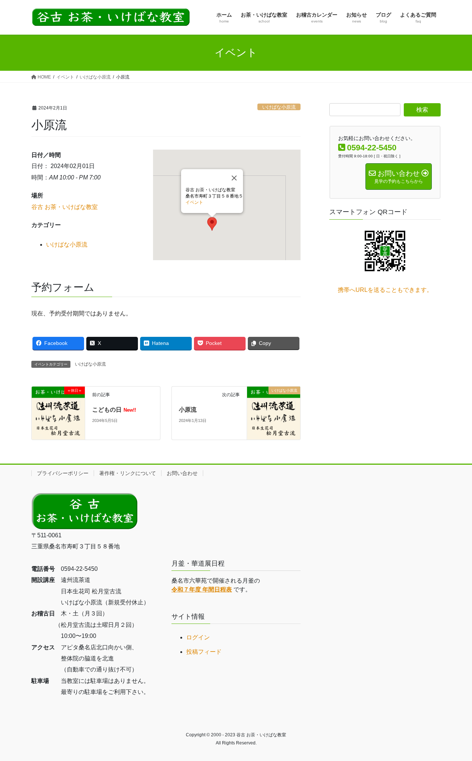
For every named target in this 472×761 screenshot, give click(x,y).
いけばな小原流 (279, 107)
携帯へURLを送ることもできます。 (385, 290)
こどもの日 (114, 409)
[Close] (234, 178)
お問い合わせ (182, 473)
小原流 (188, 409)
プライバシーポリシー (62, 473)
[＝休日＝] (58, 412)
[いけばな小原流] (273, 412)
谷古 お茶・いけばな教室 (64, 207)
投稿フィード (204, 652)
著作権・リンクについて (127, 473)
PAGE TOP (454, 731)
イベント (194, 202)
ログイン (198, 637)
